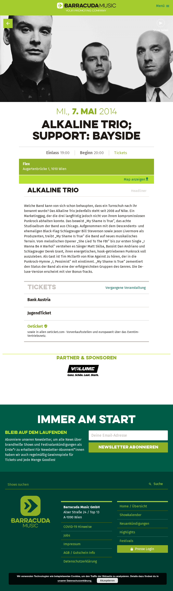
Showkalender (130, 515)
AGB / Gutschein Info (79, 553)
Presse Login (144, 549)
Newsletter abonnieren (128, 447)
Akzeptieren (107, 580)
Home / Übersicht (133, 506)
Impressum (72, 544)
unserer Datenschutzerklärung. (75, 580)
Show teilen (160, 30)
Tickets (120, 152)
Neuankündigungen (134, 524)
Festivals (126, 541)
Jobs (67, 535)
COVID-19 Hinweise (78, 527)
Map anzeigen (134, 179)
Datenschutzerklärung (80, 561)
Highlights (127, 532)
